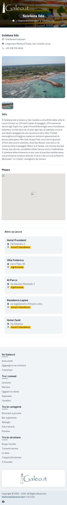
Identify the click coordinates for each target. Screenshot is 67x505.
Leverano (6, 382)
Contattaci (7, 370)
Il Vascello (7, 462)
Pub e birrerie (8, 426)
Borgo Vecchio (9, 444)
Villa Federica (15, 260)
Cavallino (6, 400)
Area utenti (7, 361)
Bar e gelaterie (9, 417)
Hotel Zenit (14, 320)
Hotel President (16, 240)
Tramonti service (10, 448)
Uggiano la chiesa (10, 391)
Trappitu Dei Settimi (11, 457)
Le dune (5, 453)
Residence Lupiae (17, 300)
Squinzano (7, 396)
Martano (6, 387)
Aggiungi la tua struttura (14, 365)
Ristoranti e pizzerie (11, 413)
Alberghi (6, 422)
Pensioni (6, 431)
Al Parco (12, 280)
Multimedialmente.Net (13, 497)
